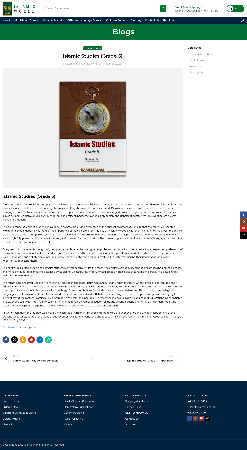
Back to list (92, 358)
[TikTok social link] (207, 418)
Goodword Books (74, 412)
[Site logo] (19, 8)
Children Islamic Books (201, 54)
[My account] (242, 20)
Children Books (11, 407)
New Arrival (194, 66)
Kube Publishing (73, 418)
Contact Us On (197, 395)
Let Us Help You (136, 395)
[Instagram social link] (195, 418)
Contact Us (132, 418)
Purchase (8, 327)
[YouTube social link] (201, 418)
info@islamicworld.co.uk (201, 407)
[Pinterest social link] (31, 339)
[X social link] (14, 339)
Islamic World (89, 63)
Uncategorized (196, 72)
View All (7, 424)
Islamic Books (93, 48)
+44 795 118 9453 (197, 401)
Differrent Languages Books (19, 412)
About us (130, 424)
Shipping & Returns (136, 401)
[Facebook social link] (6, 339)
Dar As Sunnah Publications (80, 401)
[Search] (163, 8)
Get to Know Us (136, 412)
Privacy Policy (133, 407)
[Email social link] (23, 339)
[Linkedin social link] (39, 339)
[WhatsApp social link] (48, 339)
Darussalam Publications (78, 407)
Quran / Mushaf (12, 418)
